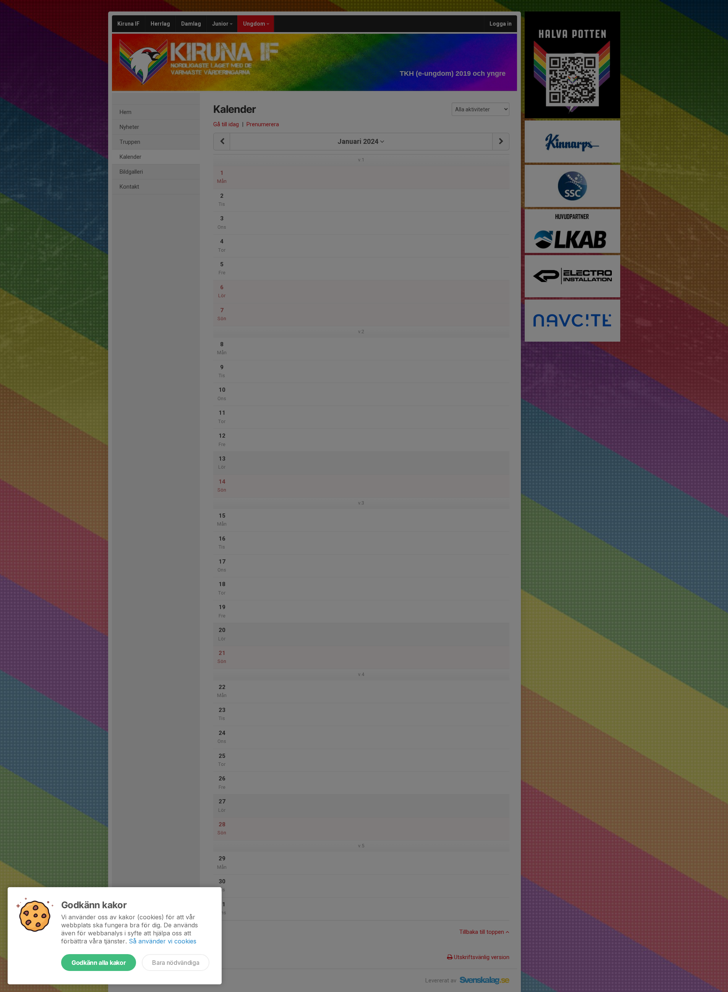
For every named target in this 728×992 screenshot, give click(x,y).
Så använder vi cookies (162, 941)
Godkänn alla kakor (98, 962)
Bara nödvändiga (175, 962)
